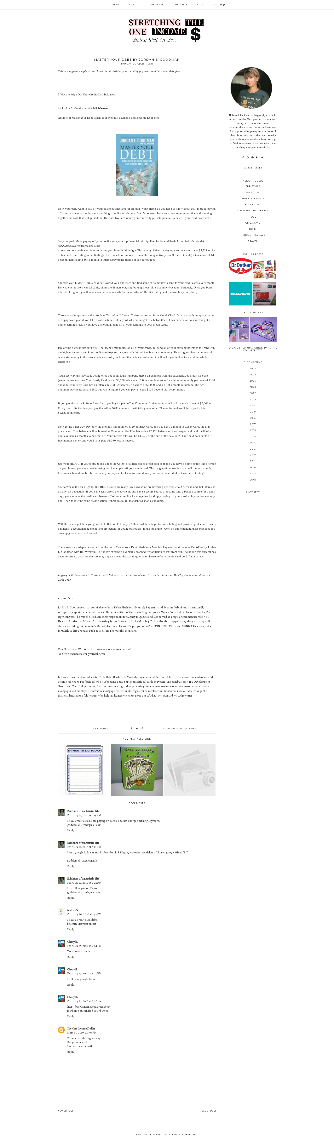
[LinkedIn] (257, 157)
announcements (252, 198)
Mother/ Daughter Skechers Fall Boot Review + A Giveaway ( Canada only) (240, 293)
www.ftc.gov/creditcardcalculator (79, 245)
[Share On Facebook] (131, 728)
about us (252, 192)
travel (253, 241)
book (179, 728)
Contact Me (157, 4)
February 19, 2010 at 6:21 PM (84, 847)
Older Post (209, 1111)
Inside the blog (206, 4)
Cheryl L (72, 942)
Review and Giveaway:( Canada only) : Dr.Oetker (240, 266)
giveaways (191, 728)
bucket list (253, 204)
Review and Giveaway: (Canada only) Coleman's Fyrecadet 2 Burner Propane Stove (264, 293)
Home (116, 4)
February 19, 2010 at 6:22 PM (84, 883)
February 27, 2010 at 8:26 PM (84, 1001)
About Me (135, 4)
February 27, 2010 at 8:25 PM (84, 973)
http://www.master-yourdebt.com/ (85, 654)
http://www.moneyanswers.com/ (111, 649)
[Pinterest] (252, 157)
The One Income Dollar (81, 1028)
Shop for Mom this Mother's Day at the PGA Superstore (253, 348)
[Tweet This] (137, 728)
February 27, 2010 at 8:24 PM (84, 946)
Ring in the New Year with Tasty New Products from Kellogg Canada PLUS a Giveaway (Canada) (264, 269)
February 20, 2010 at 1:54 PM (84, 914)
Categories (180, 4)
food (253, 216)
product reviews (253, 235)
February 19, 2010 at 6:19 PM (84, 815)
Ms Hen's (72, 910)
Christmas (253, 186)
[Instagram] (248, 157)
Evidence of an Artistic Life (83, 811)
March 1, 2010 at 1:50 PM (81, 1032)
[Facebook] (243, 157)
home (252, 229)
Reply (70, 830)
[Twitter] (262, 157)
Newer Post (65, 1111)
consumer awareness (253, 210)
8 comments (103, 728)
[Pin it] (142, 728)
